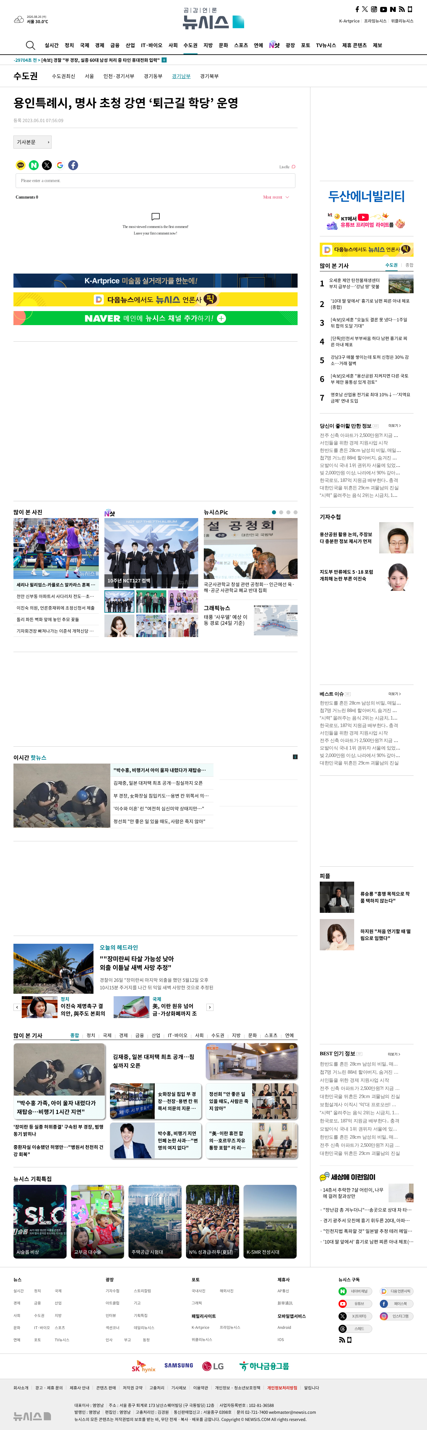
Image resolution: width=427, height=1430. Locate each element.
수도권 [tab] (391, 265)
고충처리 (156, 1388)
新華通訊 (285, 1303)
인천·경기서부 (118, 76)
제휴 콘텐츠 (354, 45)
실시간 (52, 45)
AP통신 (283, 1291)
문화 (223, 45)
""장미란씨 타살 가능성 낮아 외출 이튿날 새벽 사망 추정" (137, 963)
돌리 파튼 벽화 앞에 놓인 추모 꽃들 (48, 619)
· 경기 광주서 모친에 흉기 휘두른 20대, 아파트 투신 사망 (367, 1220)
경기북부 (209, 76)
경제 (99, 45)
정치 (69, 45)
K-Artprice (349, 21)
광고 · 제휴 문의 (49, 1388)
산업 (130, 45)
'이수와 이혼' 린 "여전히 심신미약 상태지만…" (158, 808)
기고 (137, 1303)
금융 (115, 45)
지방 (208, 45)
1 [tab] (274, 512)
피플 (325, 876)
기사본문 (26, 142)
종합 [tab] (409, 265)
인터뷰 (111, 1315)
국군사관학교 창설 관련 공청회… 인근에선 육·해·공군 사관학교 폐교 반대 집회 (249, 587)
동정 (146, 1340)
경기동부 (153, 76)
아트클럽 (112, 1303)
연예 (258, 45)
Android (284, 1327)
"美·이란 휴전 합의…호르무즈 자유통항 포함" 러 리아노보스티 (227, 1140)
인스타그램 (400, 1316)
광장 (290, 45)
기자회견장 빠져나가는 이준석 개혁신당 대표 (57, 631)
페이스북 (400, 1303)
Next (210, 1007)
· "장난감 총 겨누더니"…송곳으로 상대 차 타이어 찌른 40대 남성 (367, 1210)
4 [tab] (296, 512)
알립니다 (311, 1388)
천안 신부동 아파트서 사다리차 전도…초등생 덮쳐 (58, 596)
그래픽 (197, 1303)
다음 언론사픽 (400, 1291)
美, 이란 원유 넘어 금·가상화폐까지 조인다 (175, 1013)
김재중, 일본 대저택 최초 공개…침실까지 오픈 (158, 782)
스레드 (359, 1328)
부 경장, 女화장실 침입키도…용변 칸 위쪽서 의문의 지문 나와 (161, 795)
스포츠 (241, 45)
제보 (377, 45)
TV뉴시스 (326, 45)
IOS (281, 1339)
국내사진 (198, 1291)
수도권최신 (63, 76)
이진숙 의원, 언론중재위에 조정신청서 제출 (56, 608)
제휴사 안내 (79, 1388)
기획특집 (141, 1315)
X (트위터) (359, 1316)
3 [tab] (288, 512)
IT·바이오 (152, 45)
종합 (74, 1035)
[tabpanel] (251, 557)
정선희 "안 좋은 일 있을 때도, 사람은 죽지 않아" (159, 821)
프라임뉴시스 (375, 21)
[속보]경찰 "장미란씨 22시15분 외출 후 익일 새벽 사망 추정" (83, 60)
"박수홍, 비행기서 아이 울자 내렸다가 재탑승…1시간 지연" (161, 770)
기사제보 (178, 1388)
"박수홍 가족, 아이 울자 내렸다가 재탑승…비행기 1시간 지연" (56, 1107)
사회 (173, 45)
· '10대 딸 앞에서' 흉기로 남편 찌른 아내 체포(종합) (367, 1242)
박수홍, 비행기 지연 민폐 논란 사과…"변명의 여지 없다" (178, 1140)
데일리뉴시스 (144, 1327)
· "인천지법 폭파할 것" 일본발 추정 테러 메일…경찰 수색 (367, 1231)
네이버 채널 (359, 1291)
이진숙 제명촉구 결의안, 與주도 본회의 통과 (83, 1013)
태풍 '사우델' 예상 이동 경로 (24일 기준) (226, 619)
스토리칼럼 (142, 1291)
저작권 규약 (133, 1388)
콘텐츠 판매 (106, 1388)
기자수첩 (330, 516)
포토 (305, 45)
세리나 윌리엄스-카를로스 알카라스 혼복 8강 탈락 (58, 584)
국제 (84, 45)
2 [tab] (281, 512)
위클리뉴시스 (402, 21)
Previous (17, 1007)
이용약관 (200, 1388)
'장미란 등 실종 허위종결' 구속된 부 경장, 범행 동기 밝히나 (58, 1130)
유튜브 (359, 1303)
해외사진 (227, 1291)
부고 (127, 1340)
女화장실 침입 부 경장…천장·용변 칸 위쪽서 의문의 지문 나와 (178, 1101)
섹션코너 (112, 1327)
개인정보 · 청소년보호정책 (237, 1388)
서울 (89, 76)
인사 (109, 1340)
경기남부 (181, 76)
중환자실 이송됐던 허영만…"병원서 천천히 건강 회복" (58, 1151)
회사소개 (20, 1388)
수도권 (190, 45)
